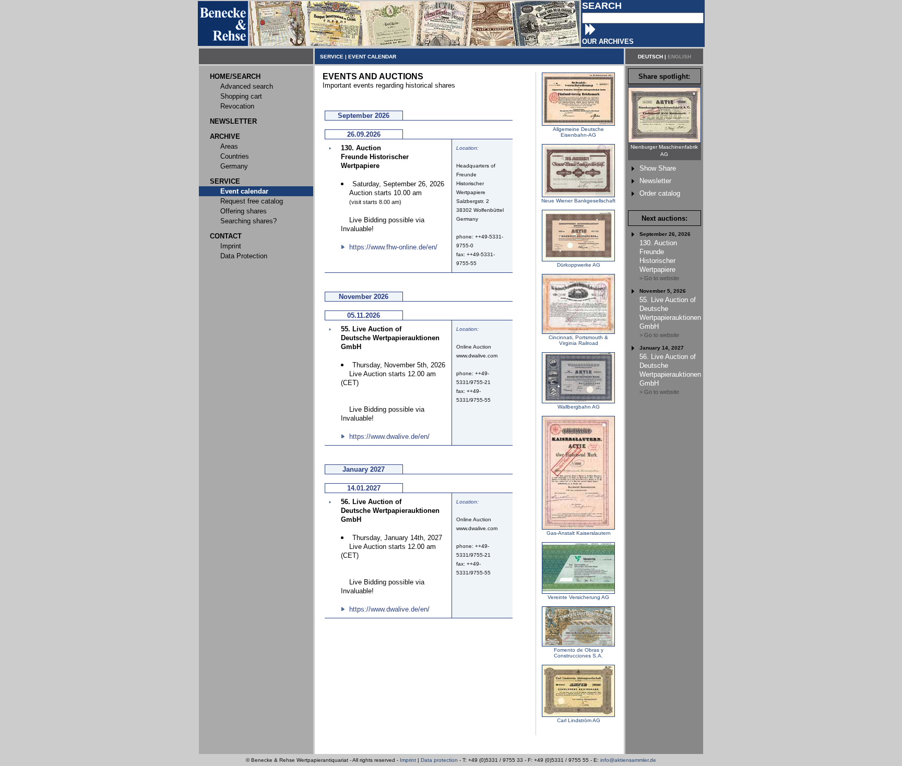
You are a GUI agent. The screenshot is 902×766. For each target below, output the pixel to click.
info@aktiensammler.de (628, 760)
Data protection (439, 760)
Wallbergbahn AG (578, 407)
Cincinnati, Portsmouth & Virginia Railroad (578, 340)
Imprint (408, 760)
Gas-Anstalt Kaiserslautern (579, 533)
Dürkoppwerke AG (578, 265)
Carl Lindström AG (578, 720)
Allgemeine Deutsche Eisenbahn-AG (578, 132)
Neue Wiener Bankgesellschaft (578, 201)
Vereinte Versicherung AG (578, 597)
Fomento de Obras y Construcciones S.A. (578, 653)
